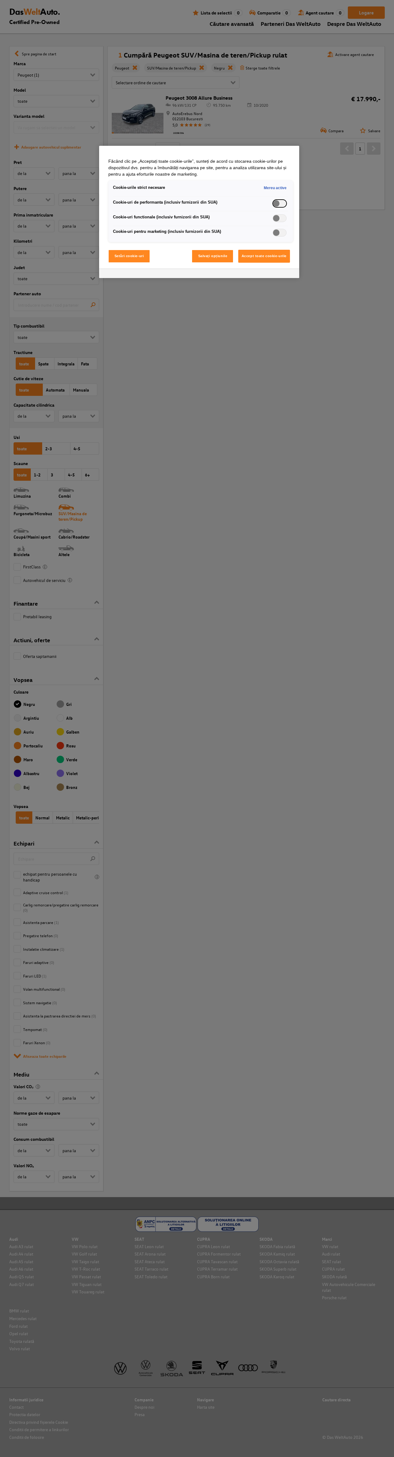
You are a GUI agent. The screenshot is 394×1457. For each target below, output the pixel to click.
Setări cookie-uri (129, 256)
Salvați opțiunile (212, 256)
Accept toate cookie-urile (264, 256)
